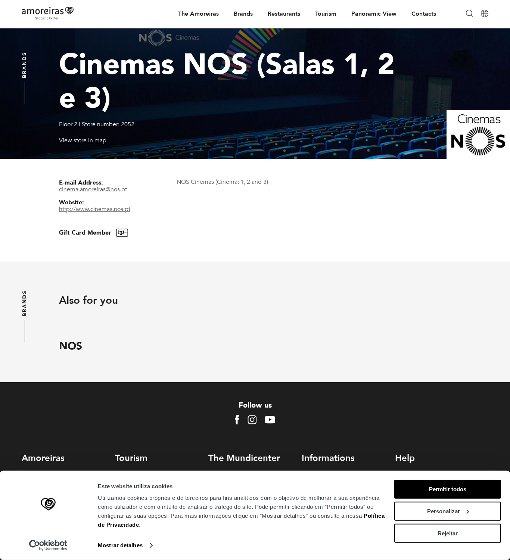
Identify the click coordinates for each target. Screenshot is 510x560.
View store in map (82, 140)
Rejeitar (448, 533)
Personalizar (443, 511)
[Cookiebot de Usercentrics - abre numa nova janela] (48, 545)
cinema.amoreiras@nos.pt (93, 189)
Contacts (423, 14)
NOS (70, 346)
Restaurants (284, 14)
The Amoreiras (198, 14)
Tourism (325, 14)
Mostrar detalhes (120, 545)
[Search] (469, 14)
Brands (243, 14)
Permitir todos (447, 489)
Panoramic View (374, 14)
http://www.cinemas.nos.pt (94, 209)
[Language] (484, 14)
